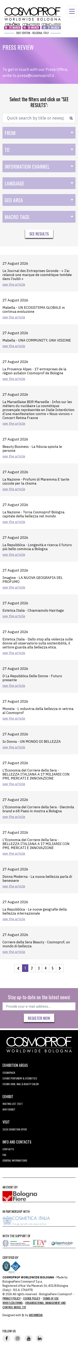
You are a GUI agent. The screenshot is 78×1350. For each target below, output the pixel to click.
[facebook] (6, 1338)
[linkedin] (39, 1338)
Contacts (8, 1149)
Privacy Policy (11, 1298)
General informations (14, 1160)
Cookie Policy (31, 1298)
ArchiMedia (36, 1315)
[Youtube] (28, 1338)
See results (39, 234)
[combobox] (39, 133)
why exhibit (8, 1109)
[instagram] (17, 1338)
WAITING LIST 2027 (12, 1104)
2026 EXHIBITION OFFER (14, 1129)
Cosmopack (8, 1072)
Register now (39, 1018)
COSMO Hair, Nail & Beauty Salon (20, 1084)
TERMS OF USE (51, 1298)
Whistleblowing (12, 1302)
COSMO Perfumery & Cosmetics (19, 1078)
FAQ (4, 1155)
